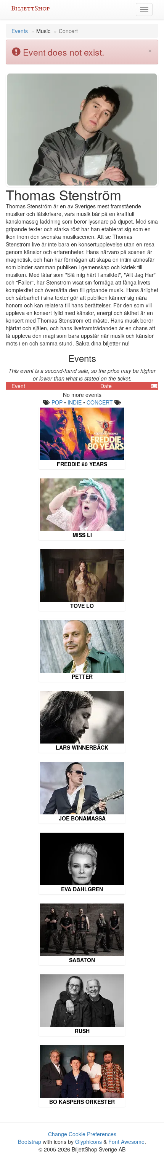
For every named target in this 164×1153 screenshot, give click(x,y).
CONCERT (100, 402)
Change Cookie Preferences (82, 1134)
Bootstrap (29, 1141)
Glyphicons (88, 1141)
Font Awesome (126, 1141)
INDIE (75, 402)
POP (57, 402)
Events (19, 31)
